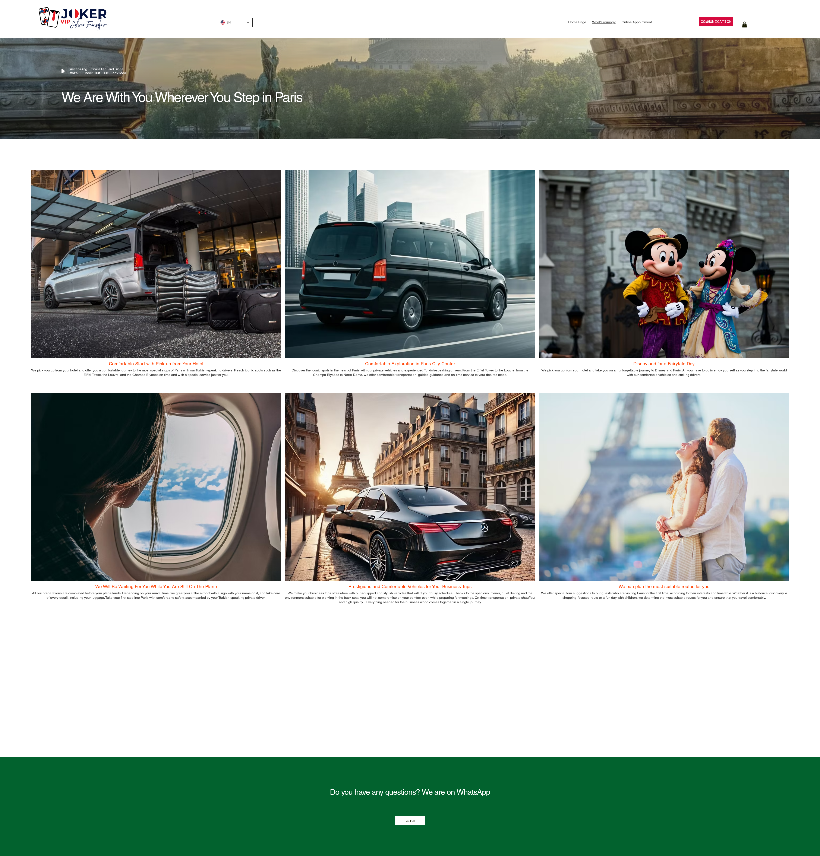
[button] (744, 24)
